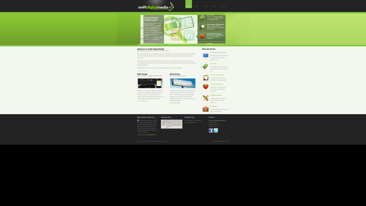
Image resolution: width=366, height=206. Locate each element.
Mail (214, 141)
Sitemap (222, 141)
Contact (227, 141)
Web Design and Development (218, 52)
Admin (217, 141)
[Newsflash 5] (151, 17)
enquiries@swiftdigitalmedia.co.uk (217, 120)
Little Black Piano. (151, 134)
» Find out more (142, 71)
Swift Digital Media (153, 141)
